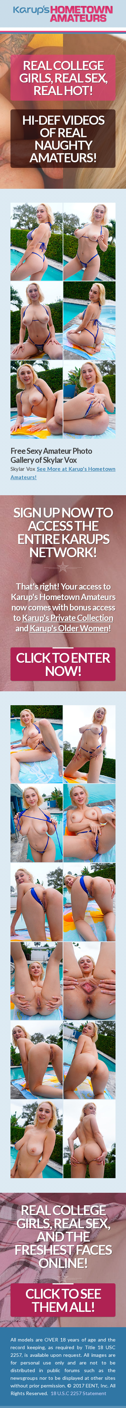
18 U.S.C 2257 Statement (78, 1393)
